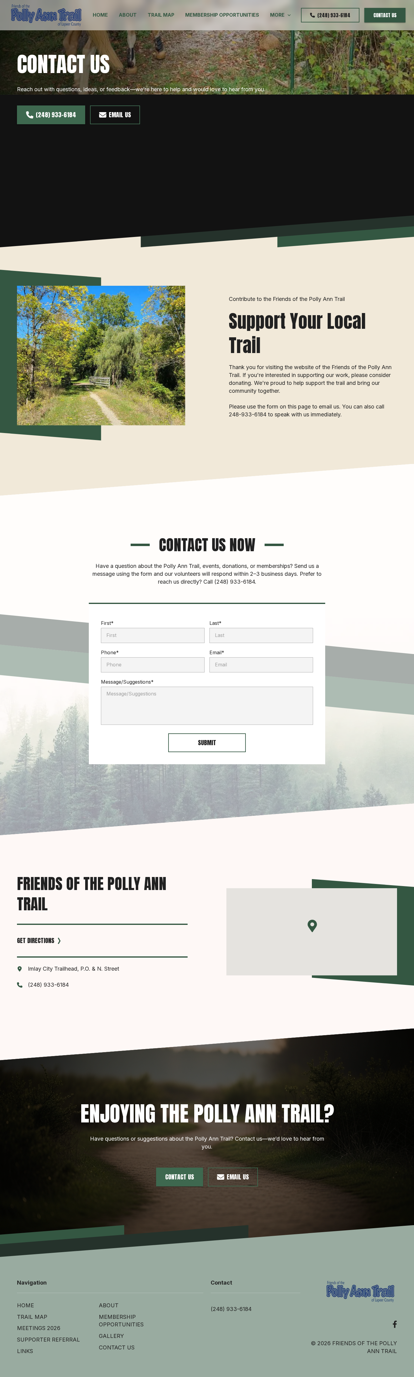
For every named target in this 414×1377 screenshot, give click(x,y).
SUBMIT (207, 742)
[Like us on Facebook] (394, 1325)
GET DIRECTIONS (35, 940)
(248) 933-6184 (333, 15)
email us (120, 114)
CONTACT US (384, 15)
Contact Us (179, 1177)
